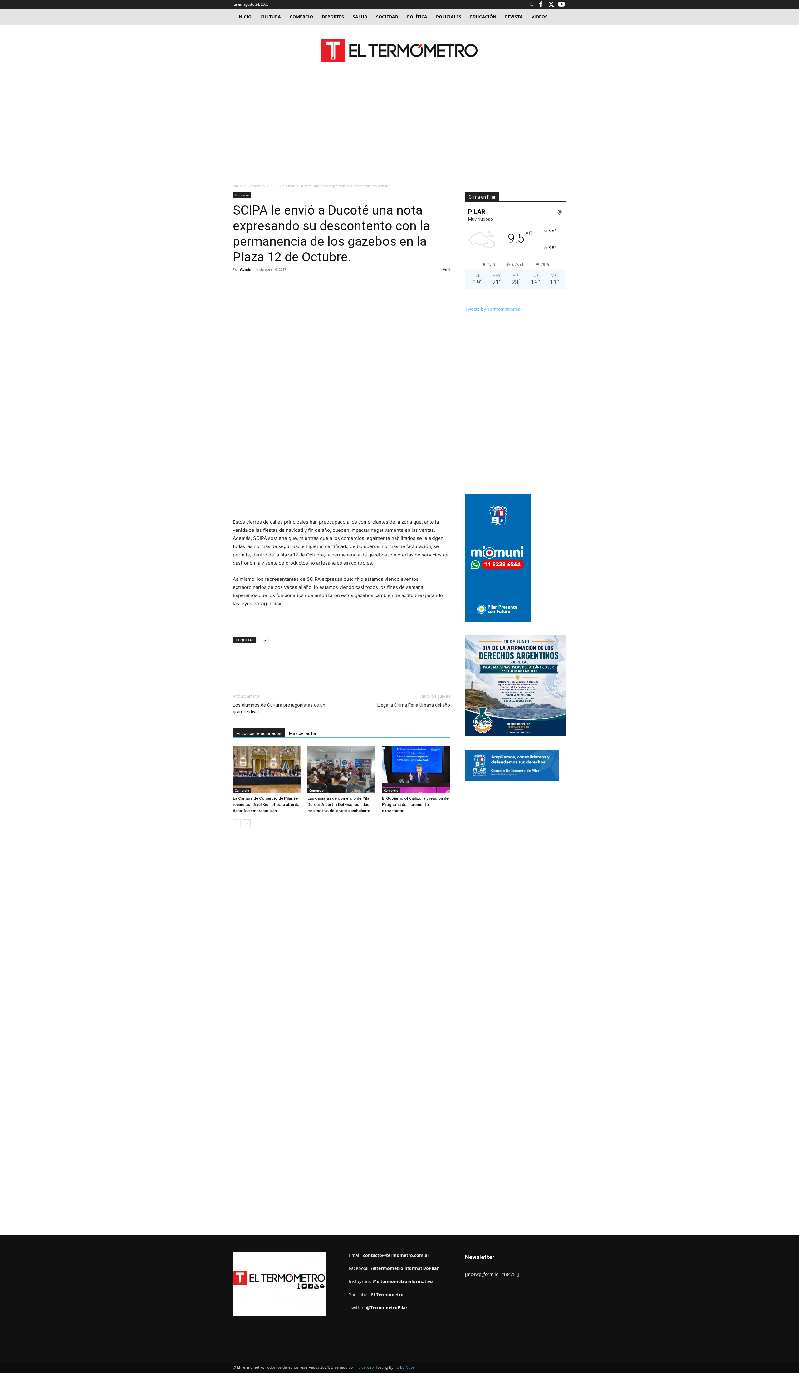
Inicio (244, 17)
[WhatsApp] (319, 283)
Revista (514, 17)
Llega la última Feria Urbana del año (413, 705)
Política (417, 17)
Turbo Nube (404, 1367)
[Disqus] (341, 927)
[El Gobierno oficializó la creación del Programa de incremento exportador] (416, 769)
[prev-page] (237, 823)
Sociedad (387, 17)
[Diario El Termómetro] (399, 50)
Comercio (301, 17)
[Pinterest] (305, 283)
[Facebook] (541, 4)
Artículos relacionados (259, 733)
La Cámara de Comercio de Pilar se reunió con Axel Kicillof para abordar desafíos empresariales (267, 804)
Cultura (270, 17)
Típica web (364, 1367)
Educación (483, 17)
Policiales (448, 17)
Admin (245, 269)
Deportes (333, 17)
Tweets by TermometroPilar (493, 309)
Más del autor (302, 733)
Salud (360, 17)
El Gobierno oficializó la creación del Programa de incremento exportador (415, 804)
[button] (531, 4)
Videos (539, 17)
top (263, 640)
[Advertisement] (399, 121)
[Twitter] (551, 4)
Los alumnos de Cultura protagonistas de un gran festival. (279, 708)
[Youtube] (561, 4)
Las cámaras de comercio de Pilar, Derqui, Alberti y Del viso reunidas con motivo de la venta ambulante (339, 804)
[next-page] (247, 823)
